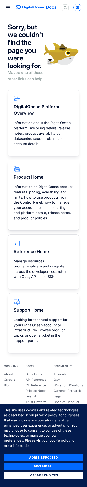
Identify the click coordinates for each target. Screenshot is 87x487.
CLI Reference (36, 385)
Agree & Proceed (43, 457)
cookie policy (60, 440)
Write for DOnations (68, 385)
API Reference (36, 379)
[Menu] (8, 7)
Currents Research (67, 391)
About (8, 374)
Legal (57, 396)
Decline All (43, 466)
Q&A (57, 379)
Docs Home (34, 374)
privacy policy (46, 415)
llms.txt (31, 396)
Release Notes (36, 391)
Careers (9, 379)
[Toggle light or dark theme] (77, 7)
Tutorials (60, 374)
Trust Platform (36, 402)
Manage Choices (43, 475)
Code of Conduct (66, 402)
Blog (7, 385)
